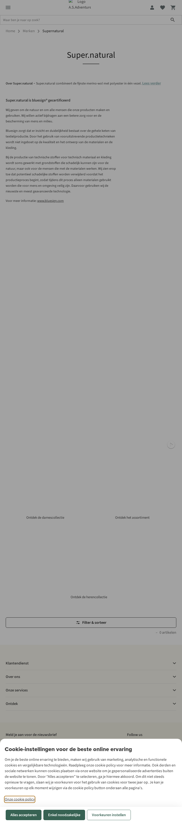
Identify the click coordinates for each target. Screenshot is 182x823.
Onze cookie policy (20, 799)
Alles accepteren (23, 815)
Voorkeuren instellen (109, 815)
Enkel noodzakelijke (64, 815)
